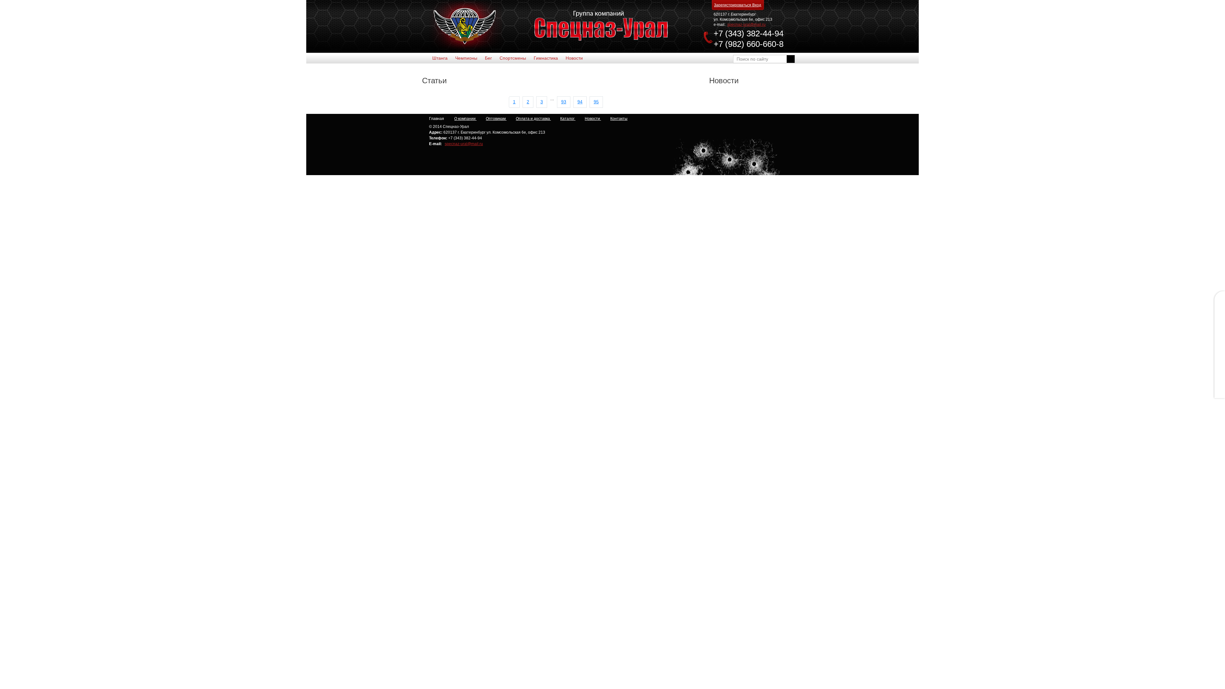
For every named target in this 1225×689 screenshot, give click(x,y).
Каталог (567, 118)
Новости (574, 58)
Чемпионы (466, 58)
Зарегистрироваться (733, 5)
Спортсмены (513, 58)
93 (563, 101)
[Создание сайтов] (760, 119)
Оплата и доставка (533, 118)
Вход (756, 5)
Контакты (618, 118)
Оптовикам (496, 118)
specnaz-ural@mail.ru (746, 24)
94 (580, 101)
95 (596, 101)
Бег (488, 58)
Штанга (440, 58)
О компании (465, 118)
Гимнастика (546, 58)
